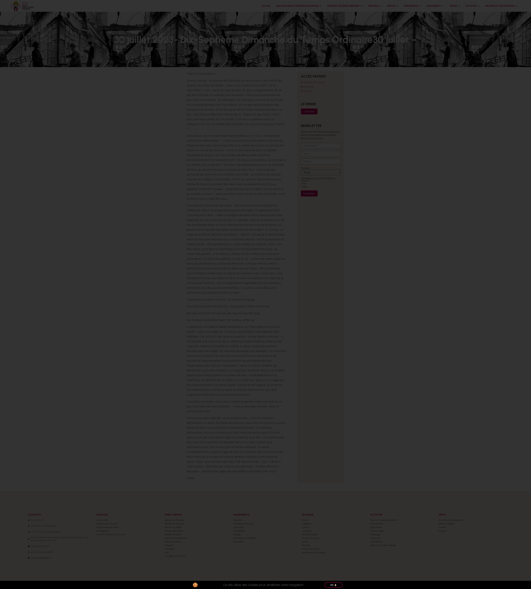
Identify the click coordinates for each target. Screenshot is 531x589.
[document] (265, 294)
